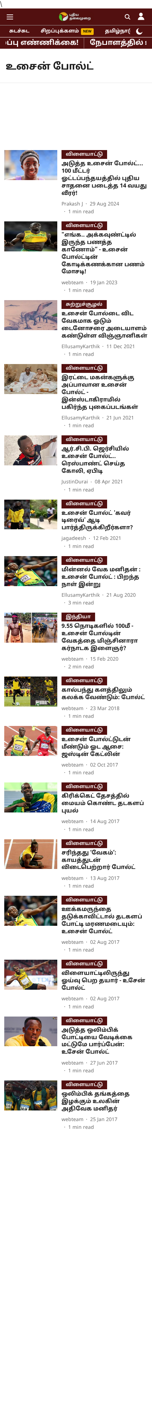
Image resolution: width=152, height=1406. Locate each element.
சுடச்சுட (19, 31)
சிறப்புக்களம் (60, 31)
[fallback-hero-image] (33, 183)
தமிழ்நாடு (119, 31)
